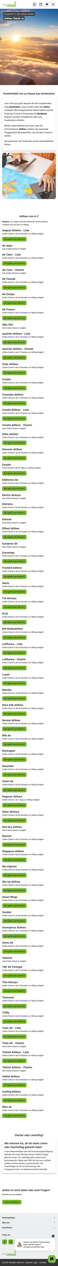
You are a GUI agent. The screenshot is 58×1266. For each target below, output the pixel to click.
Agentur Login (31, 1262)
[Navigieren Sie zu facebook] (4, 1241)
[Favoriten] (47, 4)
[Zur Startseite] (11, 4)
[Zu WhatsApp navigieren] (34, 4)
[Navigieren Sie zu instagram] (10, 1241)
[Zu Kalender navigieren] (40, 4)
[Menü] (53, 4)
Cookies (43, 1262)
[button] (29, 1217)
